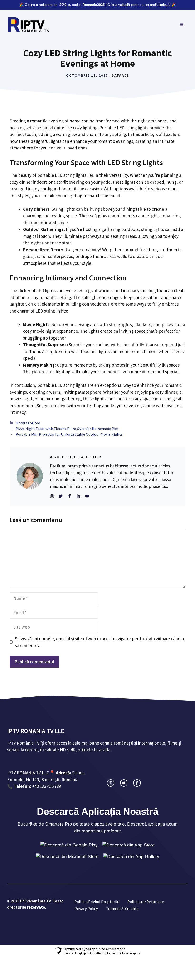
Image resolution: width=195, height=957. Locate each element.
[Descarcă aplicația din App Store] (128, 845)
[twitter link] (123, 783)
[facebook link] (137, 783)
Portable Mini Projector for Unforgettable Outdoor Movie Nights (69, 434)
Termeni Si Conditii (122, 908)
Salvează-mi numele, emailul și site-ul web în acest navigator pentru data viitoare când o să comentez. (99, 642)
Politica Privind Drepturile (96, 901)
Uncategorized (28, 422)
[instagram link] (110, 783)
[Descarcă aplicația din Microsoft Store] (67, 856)
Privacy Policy (86, 908)
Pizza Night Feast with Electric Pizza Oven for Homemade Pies (67, 428)
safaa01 (120, 75)
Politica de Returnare (145, 901)
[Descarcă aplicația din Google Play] (69, 845)
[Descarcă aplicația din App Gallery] (131, 856)
